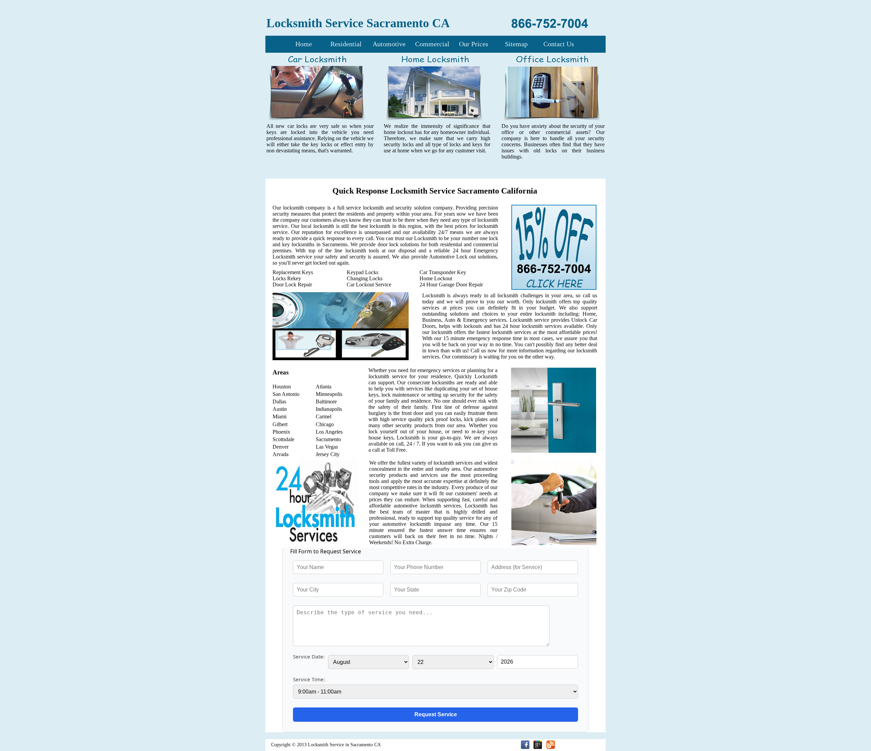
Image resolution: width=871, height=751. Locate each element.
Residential (346, 44)
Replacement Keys (293, 272)
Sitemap (516, 44)
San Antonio (286, 394)
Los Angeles (329, 432)
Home (303, 44)
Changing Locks (364, 278)
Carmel (323, 416)
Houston (282, 386)
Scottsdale (283, 439)
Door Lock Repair (292, 284)
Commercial (432, 44)
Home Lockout (436, 278)
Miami (279, 416)
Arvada (281, 454)
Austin (280, 409)
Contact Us (558, 44)
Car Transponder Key (443, 272)
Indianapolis (329, 409)
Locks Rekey (287, 278)
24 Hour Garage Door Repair (451, 284)
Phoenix (281, 432)
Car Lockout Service (369, 284)
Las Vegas (327, 447)
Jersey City (328, 454)
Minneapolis (329, 394)
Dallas (279, 401)
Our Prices (473, 44)
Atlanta (323, 386)
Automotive (389, 44)
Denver (281, 447)
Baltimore (326, 401)
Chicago (325, 424)
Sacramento (328, 439)
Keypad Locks (362, 272)
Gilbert (280, 424)
